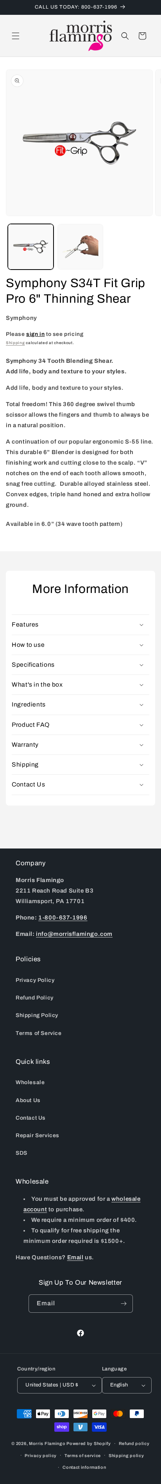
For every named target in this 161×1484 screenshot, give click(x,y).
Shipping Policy (37, 1015)
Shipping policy (126, 1455)
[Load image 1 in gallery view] (31, 247)
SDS (21, 1153)
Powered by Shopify (88, 1443)
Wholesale (30, 1082)
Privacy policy (41, 1455)
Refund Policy (35, 998)
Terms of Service (39, 1033)
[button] (15, 35)
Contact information (84, 1467)
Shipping (15, 343)
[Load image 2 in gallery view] (80, 247)
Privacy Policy (35, 980)
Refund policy (134, 1443)
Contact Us (31, 1118)
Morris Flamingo (47, 1443)
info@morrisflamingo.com (74, 934)
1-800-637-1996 (62, 917)
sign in (35, 334)
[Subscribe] (123, 1303)
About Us (28, 1100)
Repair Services (37, 1135)
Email (75, 1257)
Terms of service (82, 1455)
